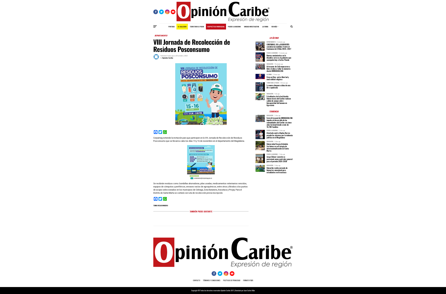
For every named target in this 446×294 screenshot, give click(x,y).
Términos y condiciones (211, 280)
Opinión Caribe (167, 58)
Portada (171, 26)
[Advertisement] (274, 191)
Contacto (196, 280)
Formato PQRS (248, 280)
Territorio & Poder (197, 26)
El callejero (182, 26)
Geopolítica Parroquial (216, 26)
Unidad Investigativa (251, 26)
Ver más (274, 26)
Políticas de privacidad (231, 280)
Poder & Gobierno (234, 26)
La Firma (265, 26)
